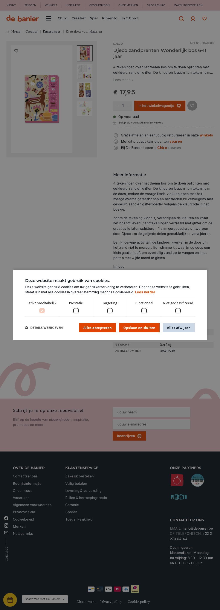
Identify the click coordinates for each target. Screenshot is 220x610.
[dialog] (110, 305)
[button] (44, 328)
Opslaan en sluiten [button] (139, 327)
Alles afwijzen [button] (179, 327)
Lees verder (145, 292)
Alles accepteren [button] (97, 327)
